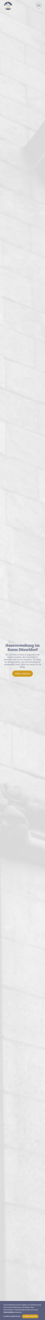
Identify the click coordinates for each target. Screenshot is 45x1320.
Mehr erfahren (22, 673)
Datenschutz (8, 1312)
